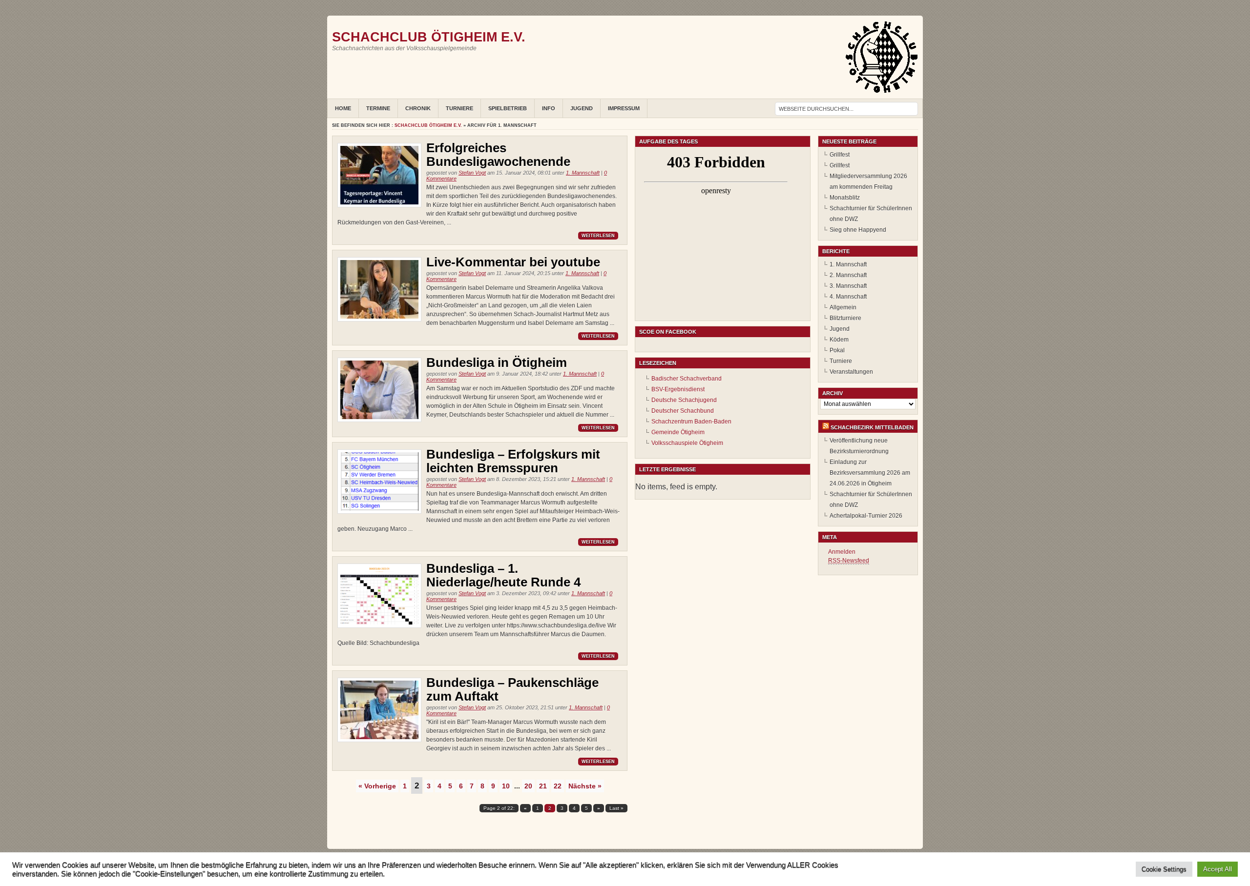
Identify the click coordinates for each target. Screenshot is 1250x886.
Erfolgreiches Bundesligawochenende (498, 155)
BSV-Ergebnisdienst (678, 389)
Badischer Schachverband (686, 378)
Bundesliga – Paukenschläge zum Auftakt (512, 689)
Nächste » (585, 786)
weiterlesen (598, 235)
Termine (378, 108)
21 (543, 786)
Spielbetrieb (507, 108)
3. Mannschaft (848, 285)
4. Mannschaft (848, 296)
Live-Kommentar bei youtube (513, 262)
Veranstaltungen (851, 371)
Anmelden (841, 551)
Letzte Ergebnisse (667, 469)
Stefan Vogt (472, 173)
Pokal (837, 350)
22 (558, 786)
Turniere (459, 108)
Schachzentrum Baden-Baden (691, 421)
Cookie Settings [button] (1164, 869)
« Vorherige (377, 786)
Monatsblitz (845, 197)
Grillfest (840, 154)
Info (548, 108)
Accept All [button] (1217, 869)
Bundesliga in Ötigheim (496, 362)
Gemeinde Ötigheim (678, 432)
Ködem (839, 339)
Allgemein (843, 307)
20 (528, 786)
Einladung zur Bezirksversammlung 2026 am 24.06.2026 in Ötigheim (870, 473)
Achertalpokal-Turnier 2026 (866, 515)
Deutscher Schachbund (682, 410)
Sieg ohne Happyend (858, 229)
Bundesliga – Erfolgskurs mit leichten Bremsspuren (513, 461)
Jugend (581, 108)
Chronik (418, 108)
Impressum (624, 108)
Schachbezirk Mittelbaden (872, 427)
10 (506, 786)
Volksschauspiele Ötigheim (687, 443)
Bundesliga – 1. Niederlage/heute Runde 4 (503, 575)
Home (343, 108)
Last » (616, 808)
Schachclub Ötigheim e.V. (428, 36)
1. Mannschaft (583, 173)
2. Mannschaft (848, 275)
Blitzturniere (845, 318)
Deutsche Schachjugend (684, 400)
